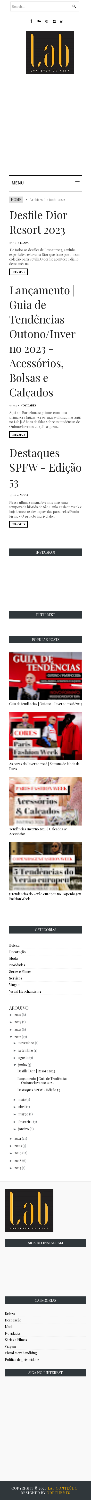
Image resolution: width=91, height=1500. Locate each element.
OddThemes (58, 1493)
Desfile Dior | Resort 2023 (40, 221)
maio (22, 1099)
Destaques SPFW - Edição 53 (45, 467)
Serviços (15, 978)
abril (21, 1107)
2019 (18, 1153)
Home (16, 199)
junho (22, 1065)
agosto (23, 1057)
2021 (18, 1138)
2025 (18, 1014)
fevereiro (25, 1121)
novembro (26, 1043)
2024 (18, 1022)
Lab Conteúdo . (64, 1488)
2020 (18, 1145)
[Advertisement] (45, 125)
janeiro (23, 1129)
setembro (25, 1050)
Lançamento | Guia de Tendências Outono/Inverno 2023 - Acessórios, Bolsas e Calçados (42, 340)
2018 (18, 1160)
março (23, 1114)
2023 (18, 1029)
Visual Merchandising (25, 991)
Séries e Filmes (20, 971)
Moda (24, 242)
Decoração (17, 952)
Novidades (28, 405)
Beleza (14, 945)
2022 (18, 1036)
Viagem (14, 984)
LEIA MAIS (18, 272)
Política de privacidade (22, 1359)
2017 (18, 1168)
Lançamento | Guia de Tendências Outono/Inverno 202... (42, 1080)
